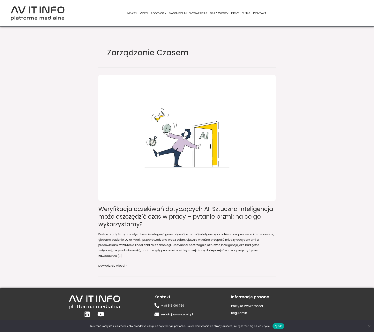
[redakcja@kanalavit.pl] (156, 314)
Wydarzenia (198, 13)
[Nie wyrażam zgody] (369, 326)
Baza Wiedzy (219, 13)
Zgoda (278, 326)
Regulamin (239, 313)
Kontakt (259, 13)
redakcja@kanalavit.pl (177, 314)
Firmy (235, 13)
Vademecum (178, 13)
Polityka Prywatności (247, 306)
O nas (246, 13)
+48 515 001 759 (172, 306)
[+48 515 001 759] (156, 305)
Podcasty (158, 13)
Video (144, 13)
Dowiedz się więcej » (112, 265)
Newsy (132, 13)
